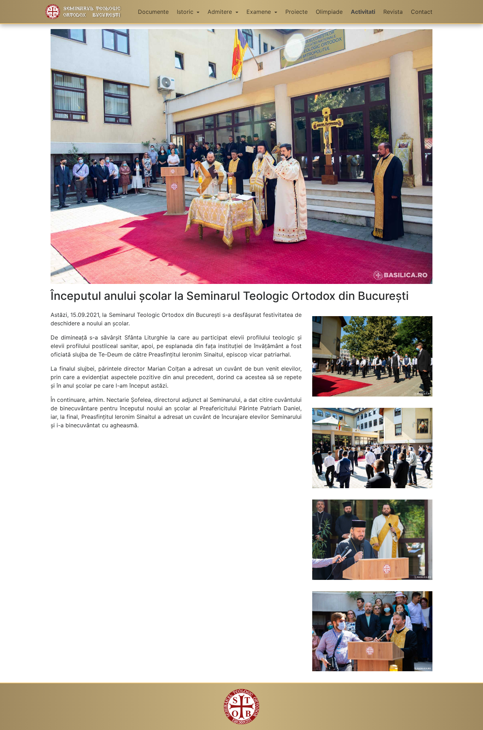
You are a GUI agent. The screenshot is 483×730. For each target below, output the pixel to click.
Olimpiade (329, 11)
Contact (421, 11)
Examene (259, 11)
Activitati (363, 11)
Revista (393, 11)
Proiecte (296, 11)
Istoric (186, 11)
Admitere (221, 11)
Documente (153, 11)
